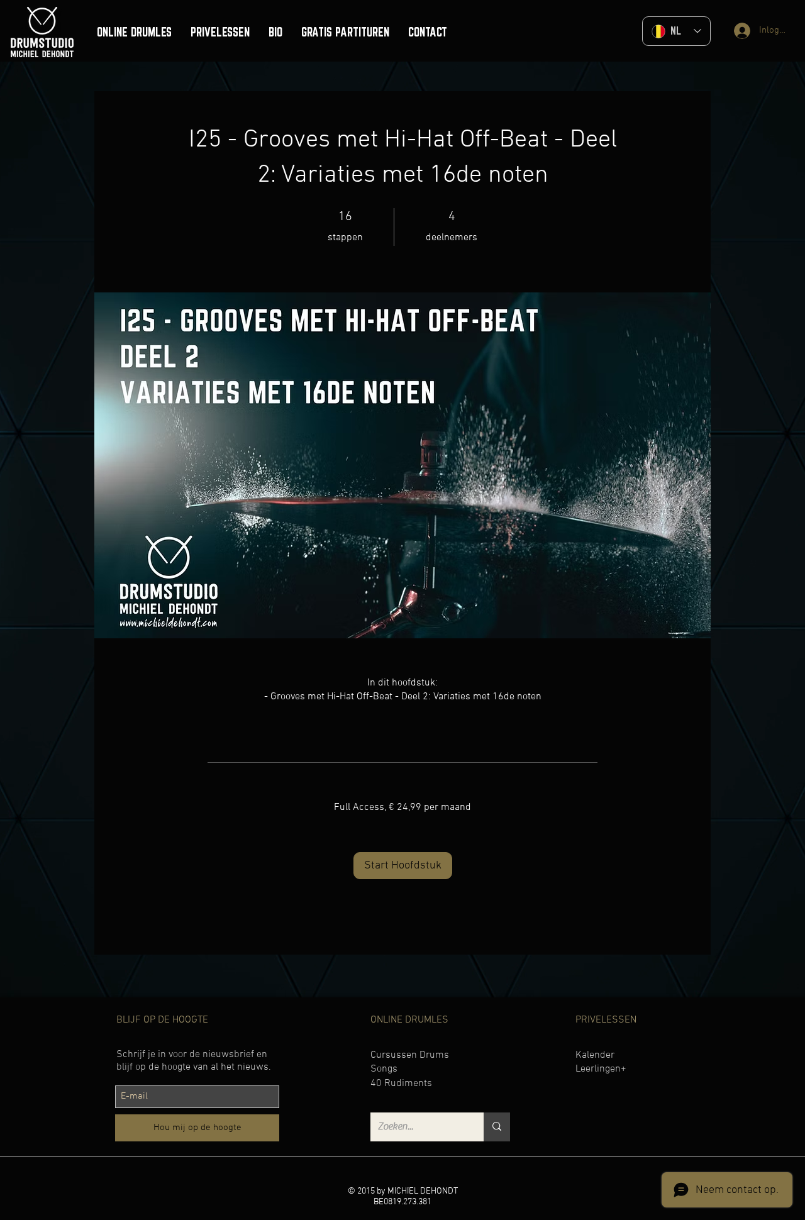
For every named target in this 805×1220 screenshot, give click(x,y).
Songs (383, 1069)
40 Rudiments (401, 1083)
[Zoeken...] (497, 1126)
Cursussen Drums (409, 1055)
